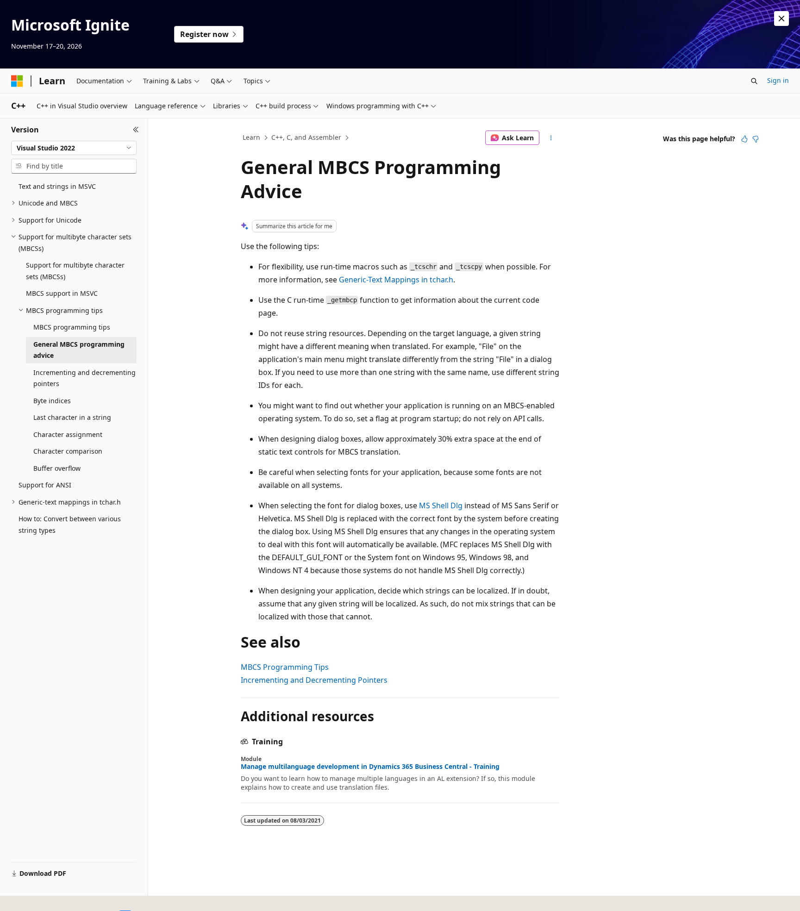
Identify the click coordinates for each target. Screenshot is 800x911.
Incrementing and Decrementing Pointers (314, 680)
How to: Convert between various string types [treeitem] (70, 524)
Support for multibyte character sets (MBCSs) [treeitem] (75, 271)
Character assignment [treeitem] (67, 434)
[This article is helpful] (744, 138)
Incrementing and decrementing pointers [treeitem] (84, 378)
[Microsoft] (17, 81)
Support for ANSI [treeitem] (45, 484)
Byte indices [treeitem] (52, 400)
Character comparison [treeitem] (67, 451)
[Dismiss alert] (781, 18)
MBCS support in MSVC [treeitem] (62, 293)
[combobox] (74, 148)
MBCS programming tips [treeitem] (71, 327)
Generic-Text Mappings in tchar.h (396, 280)
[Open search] (754, 81)
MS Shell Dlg (440, 505)
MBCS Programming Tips (285, 667)
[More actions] (551, 138)
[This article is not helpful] (755, 138)
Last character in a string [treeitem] (72, 417)
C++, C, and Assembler (306, 137)
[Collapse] (136, 129)
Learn (251, 137)
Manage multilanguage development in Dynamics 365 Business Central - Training (370, 766)
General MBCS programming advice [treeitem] (79, 350)
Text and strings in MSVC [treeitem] (57, 186)
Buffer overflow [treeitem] (57, 468)
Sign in (778, 80)
